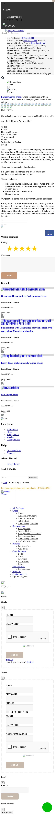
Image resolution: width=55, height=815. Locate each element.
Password (12, 624)
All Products (12, 429)
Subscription (19, 712)
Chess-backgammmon (28, 523)
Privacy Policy (13, 464)
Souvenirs (22, 559)
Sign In (10, 19)
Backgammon (13, 434)
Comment (5, 255)
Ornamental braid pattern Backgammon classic (23, 296)
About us (11, 453)
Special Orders (24, 531)
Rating (4, 242)
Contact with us (14, 450)
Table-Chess (23, 521)
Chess (9, 432)
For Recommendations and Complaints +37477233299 (25, 488)
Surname (11, 694)
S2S (5, 482)
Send (9, 275)
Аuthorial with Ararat (27, 516)
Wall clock (23, 549)
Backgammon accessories (29, 533)
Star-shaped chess (9, 394)
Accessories (23, 561)
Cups (20, 556)
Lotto (20, 554)
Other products (13, 439)
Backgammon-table (26, 536)
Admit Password (16, 734)
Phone (10, 703)
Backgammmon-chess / (11, 97)
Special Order (18, 566)
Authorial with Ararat (27, 541)
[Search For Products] (28, 33)
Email (10, 615)
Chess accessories (26, 518)
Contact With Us (14, 17)
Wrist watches (24, 546)
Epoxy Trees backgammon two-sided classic (22, 363)
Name (9, 685)
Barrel (21, 564)
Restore (30, 662)
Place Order (7, 812)
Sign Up (18, 19)
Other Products (19, 551)
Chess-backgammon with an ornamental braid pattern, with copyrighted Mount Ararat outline (27, 118)
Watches (10, 437)
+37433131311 (27, 38)
